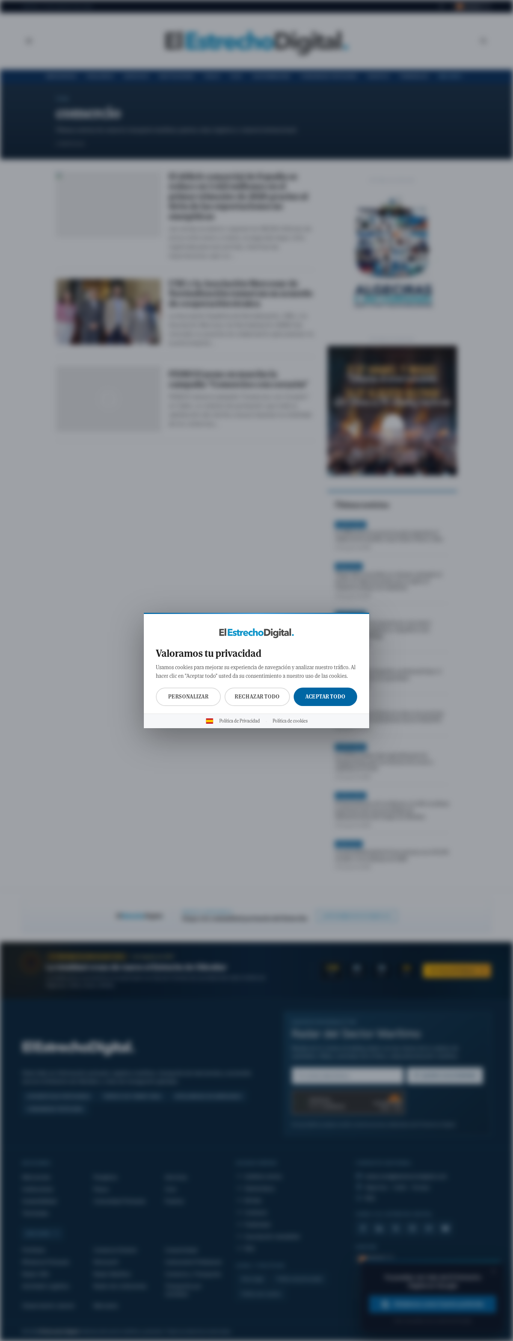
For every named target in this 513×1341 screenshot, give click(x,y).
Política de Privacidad (239, 721)
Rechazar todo (257, 696)
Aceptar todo (325, 696)
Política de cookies (290, 721)
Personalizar (188, 696)
